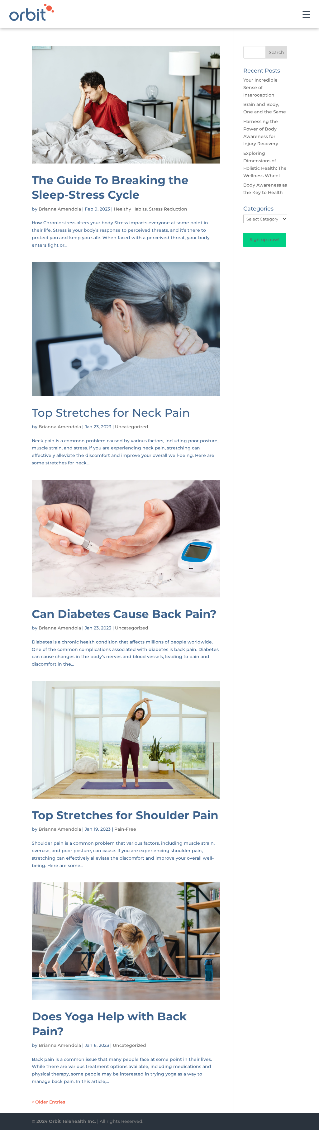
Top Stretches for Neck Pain (111, 413)
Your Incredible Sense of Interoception (260, 87)
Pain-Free (125, 829)
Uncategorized (131, 427)
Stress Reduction (168, 209)
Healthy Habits (130, 209)
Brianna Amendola (60, 209)
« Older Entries (48, 1102)
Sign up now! (264, 239)
